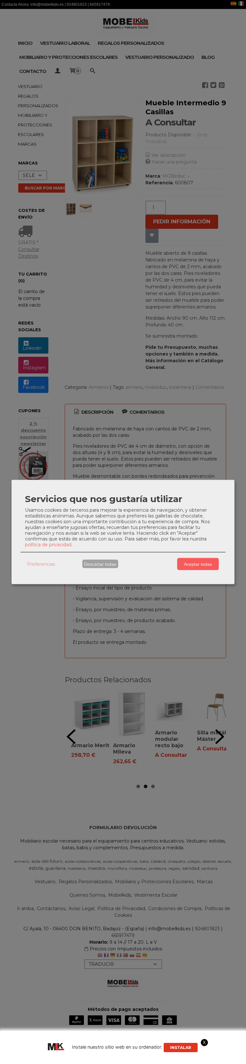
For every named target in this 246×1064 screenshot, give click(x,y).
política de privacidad (48, 545)
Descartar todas (100, 563)
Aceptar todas (198, 563)
